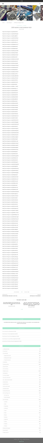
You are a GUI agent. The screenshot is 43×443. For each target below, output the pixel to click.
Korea (22, 412)
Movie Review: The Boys (6, 333)
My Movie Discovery (21, 390)
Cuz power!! (21, 351)
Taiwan (22, 421)
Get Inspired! (21, 373)
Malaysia (22, 417)
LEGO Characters (22, 397)
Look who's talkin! (21, 375)
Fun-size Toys (22, 395)
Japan (22, 410)
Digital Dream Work (22, 355)
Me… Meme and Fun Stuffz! (21, 379)
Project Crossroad (22, 360)
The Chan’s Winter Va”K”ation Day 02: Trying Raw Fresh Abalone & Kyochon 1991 (11, 303)
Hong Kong (22, 406)
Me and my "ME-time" (21, 377)
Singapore (22, 419)
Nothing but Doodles (22, 357)
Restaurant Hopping (21, 428)
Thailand (24, 25)
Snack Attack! (21, 430)
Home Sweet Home (5, 331)
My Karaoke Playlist (21, 386)
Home (3, 22)
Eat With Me (21, 362)
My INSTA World (21, 384)
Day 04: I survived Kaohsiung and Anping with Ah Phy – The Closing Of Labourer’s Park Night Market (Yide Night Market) (31, 304)
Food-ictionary (21, 368)
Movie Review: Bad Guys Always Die (8, 341)
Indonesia (22, 408)
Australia (22, 401)
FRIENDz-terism (21, 371)
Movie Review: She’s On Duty (7, 336)
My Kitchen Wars (21, 388)
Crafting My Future (21, 349)
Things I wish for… (21, 432)
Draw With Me (21, 353)
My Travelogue (9, 22)
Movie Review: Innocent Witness (7, 338)
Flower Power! (21, 366)
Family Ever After (21, 364)
